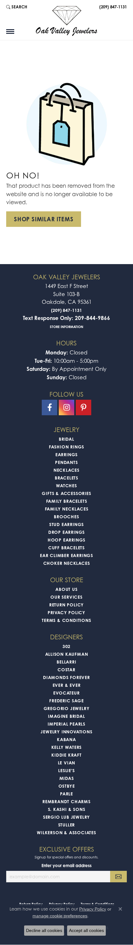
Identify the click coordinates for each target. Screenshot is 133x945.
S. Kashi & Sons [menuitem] (66, 809)
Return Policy (66, 604)
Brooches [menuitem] (66, 516)
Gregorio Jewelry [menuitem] (67, 708)
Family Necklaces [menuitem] (66, 508)
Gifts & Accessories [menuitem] (66, 493)
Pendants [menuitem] (66, 462)
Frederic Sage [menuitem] (66, 700)
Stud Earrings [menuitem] (66, 524)
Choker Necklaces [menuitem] (66, 563)
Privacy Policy (66, 612)
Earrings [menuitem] (66, 454)
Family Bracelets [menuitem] (66, 501)
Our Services (66, 597)
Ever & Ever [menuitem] (67, 685)
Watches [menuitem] (66, 485)
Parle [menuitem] (66, 793)
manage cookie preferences (59, 915)
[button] (16, 7)
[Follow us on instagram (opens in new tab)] (66, 407)
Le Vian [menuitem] (66, 762)
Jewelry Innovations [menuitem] (66, 731)
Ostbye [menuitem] (66, 786)
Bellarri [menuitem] (66, 661)
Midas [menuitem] (66, 778)
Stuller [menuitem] (66, 824)
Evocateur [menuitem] (66, 692)
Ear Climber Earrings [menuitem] (66, 555)
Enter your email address (66, 865)
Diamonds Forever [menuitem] (66, 677)
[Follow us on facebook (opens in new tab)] (49, 407)
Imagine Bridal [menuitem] (66, 716)
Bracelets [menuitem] (66, 477)
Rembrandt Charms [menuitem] (66, 801)
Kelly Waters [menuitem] (66, 747)
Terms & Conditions (66, 620)
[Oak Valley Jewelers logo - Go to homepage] (66, 21)
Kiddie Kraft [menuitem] (66, 755)
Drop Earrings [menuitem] (66, 532)
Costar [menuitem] (66, 669)
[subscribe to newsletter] (118, 876)
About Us (66, 589)
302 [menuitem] (66, 646)
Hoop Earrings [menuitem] (66, 539)
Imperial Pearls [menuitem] (66, 724)
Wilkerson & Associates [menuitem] (66, 832)
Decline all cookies (44, 930)
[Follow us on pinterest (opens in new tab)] (83, 407)
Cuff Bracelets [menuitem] (66, 547)
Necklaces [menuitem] (66, 470)
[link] (112, 7)
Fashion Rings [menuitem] (66, 446)
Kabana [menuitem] (66, 739)
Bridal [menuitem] (66, 439)
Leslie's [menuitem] (66, 770)
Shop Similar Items (43, 219)
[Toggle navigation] (10, 31)
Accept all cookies (86, 930)
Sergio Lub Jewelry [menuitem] (66, 817)
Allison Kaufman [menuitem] (66, 654)
